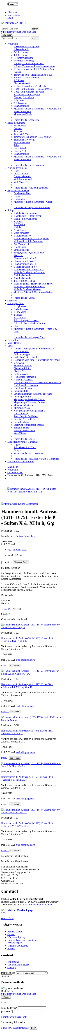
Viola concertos (21, 232)
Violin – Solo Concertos (25, 218)
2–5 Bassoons (20, 103)
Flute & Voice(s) (22, 83)
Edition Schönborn (23, 365)
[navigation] (7, 991)
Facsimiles (12, 340)
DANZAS (19, 362)
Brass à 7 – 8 (20, 151)
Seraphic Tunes (21, 427)
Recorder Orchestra (23, 57)
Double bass (20, 247)
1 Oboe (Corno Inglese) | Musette (30, 86)
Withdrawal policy (16, 937)
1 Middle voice (21, 309)
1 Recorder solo (21, 49)
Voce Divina (20, 433)
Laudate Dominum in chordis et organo (33, 393)
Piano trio (18, 255)
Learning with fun (22, 396)
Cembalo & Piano (22, 193)
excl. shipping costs (17, 549)
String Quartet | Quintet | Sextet (29, 252)
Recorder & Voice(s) (24, 60)
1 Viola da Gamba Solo (25, 266)
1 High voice (20, 306)
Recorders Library (23, 422)
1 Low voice (20, 312)
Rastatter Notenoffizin (24, 419)
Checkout (12, 12)
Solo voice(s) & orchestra (26, 320)
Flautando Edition (22, 368)
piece (9, 562)
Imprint (11, 948)
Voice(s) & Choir (15, 303)
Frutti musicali (21, 374)
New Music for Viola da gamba (29, 410)
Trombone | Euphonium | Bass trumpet (32, 137)
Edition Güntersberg (26, 536)
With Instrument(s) (23, 179)
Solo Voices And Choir (25, 447)
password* (6, 1011)
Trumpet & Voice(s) (23, 134)
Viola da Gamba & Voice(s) (27, 289)
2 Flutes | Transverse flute (26, 77)
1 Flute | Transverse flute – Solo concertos (34, 66)
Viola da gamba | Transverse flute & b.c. (33, 283)
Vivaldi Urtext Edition (24, 430)
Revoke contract (15, 931)
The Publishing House (18, 964)
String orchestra (21, 249)
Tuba (16, 145)
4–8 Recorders (21, 55)
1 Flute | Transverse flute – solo (29, 63)
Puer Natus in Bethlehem (26, 416)
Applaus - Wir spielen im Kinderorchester (34, 348)
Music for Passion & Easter (20, 461)
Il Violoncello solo (23, 388)
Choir (16, 326)
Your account (14, 15)
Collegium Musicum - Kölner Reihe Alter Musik (37, 360)
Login (10, 17)
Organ (17, 196)
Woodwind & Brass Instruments (29, 453)
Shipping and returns (17, 945)
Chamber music (21, 105)
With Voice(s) (20, 182)
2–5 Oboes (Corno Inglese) (27, 94)
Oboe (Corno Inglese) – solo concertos (33, 89)
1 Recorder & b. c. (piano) (26, 46)
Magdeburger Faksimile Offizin (29, 399)
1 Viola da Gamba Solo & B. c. (29, 269)
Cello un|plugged (22, 354)
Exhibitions (13, 961)
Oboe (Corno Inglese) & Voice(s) (30, 91)
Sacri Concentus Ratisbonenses (29, 424)
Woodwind (12, 43)
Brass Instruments (16, 122)
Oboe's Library (21, 413)
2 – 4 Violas (19, 230)
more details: (26, 120)
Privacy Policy (14, 943)
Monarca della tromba (24, 405)
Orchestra (12, 300)
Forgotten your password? (14, 1017)
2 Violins (18, 221)
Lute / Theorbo (21, 173)
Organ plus (19, 199)
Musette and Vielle (23, 114)
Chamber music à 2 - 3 (25, 258)
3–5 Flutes (19, 80)
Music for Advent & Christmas (22, 441)
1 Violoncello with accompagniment (31, 238)
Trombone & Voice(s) (24, 139)
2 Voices (18, 314)
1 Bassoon (19, 100)
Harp (16, 170)
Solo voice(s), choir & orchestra (29, 323)
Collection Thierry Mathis (26, 357)
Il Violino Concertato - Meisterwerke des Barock (37, 382)
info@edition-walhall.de (40, 904)
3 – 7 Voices (20, 317)
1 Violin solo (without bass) (27, 216)
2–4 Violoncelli (21, 244)
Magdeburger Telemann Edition (29, 402)
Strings (10, 210)
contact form (7, 918)
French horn (20, 125)
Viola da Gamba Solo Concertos (29, 272)
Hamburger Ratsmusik (25, 376)
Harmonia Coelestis (23, 379)
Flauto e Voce (20, 371)
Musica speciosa (22, 408)
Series (10, 345)
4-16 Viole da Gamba (24, 280)
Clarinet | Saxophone (24, 97)
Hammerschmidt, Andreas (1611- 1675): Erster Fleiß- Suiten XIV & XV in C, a (27, 824)
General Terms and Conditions (22, 940)
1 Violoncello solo (23, 235)
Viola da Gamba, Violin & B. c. (29, 286)
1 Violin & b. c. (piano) (25, 213)
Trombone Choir (22, 142)
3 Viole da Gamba (23, 278)
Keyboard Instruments (18, 190)
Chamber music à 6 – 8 (25, 264)
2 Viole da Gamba (23, 275)
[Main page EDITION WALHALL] (14, 23)
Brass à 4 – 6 (20, 148)
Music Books (14, 343)
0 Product (6, 31)
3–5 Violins (19, 224)
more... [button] (5, 665)
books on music (21, 351)
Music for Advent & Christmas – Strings (33, 292)
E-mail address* (9, 1008)
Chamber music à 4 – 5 (25, 261)
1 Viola (17, 227)
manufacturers (8, 972)
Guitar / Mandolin (22, 176)
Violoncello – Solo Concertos (28, 241)
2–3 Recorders (21, 52)
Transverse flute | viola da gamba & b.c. (33, 74)
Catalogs (11, 967)
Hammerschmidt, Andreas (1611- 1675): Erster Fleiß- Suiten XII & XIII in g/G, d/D (27, 686)
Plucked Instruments (17, 168)
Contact (11, 934)
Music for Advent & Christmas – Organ (33, 201)
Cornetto (18, 128)
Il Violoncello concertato (26, 385)
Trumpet (18, 131)
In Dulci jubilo (21, 391)
